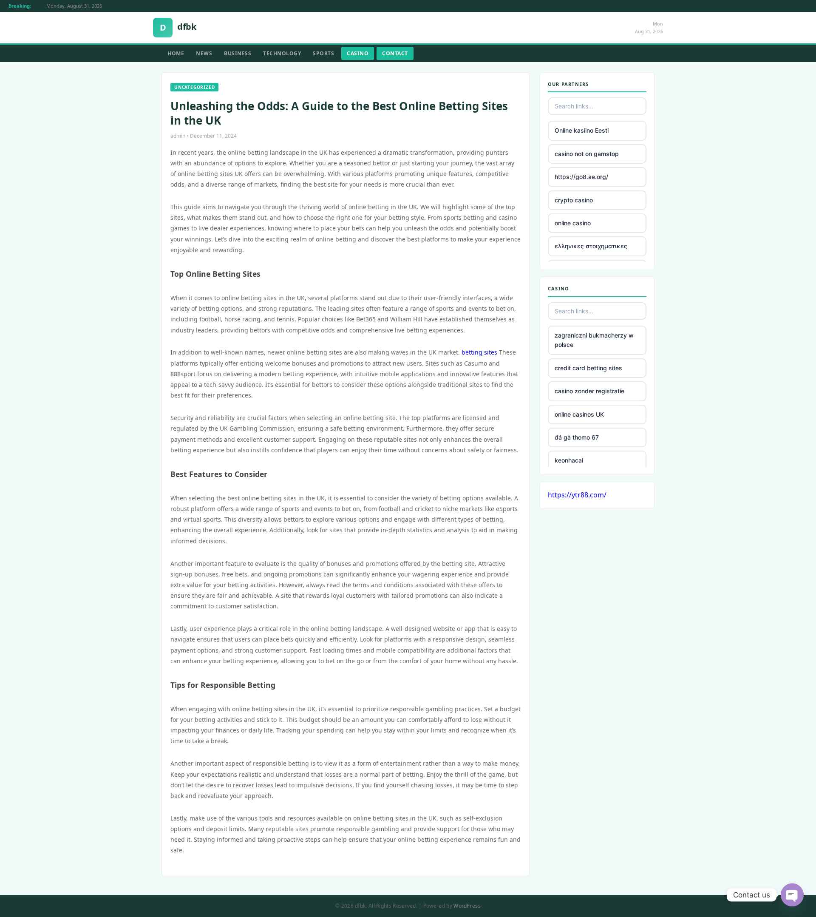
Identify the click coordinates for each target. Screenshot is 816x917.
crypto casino (574, 200)
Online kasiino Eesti (582, 130)
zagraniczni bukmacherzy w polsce (594, 340)
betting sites (479, 352)
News (204, 53)
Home (175, 53)
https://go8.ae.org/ (581, 176)
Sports (323, 53)
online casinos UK (579, 414)
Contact (395, 53)
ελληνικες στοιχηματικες (591, 246)
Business (237, 53)
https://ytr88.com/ (577, 495)
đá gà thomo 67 (577, 437)
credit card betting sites (588, 368)
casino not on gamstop (587, 153)
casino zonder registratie (589, 391)
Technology (282, 53)
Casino (357, 53)
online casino (573, 223)
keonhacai (569, 460)
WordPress (467, 905)
